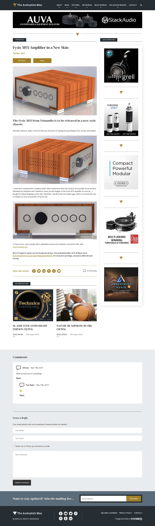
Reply (18, 378)
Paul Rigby (30, 385)
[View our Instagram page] (76, 513)
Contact (133, 5)
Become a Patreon (109, 513)
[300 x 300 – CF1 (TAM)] (121, 119)
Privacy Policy (125, 513)
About (59, 5)
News (67, 5)
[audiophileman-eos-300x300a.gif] (121, 284)
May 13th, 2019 (37, 368)
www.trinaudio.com (20, 247)
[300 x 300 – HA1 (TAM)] (121, 65)
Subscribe (134, 498)
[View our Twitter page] (71, 513)
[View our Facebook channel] (66, 513)
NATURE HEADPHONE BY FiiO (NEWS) (74, 327)
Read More (18, 334)
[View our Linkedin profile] (71, 518)
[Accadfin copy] (121, 172)
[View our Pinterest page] (61, 518)
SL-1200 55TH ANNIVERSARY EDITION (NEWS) (30, 327)
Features (76, 5)
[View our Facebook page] (61, 513)
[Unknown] (77, 20)
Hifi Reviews (87, 5)
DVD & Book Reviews (117, 5)
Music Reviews (101, 5)
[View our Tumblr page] (66, 518)
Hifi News (22, 60)
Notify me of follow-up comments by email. (32, 446)
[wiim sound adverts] (121, 228)
